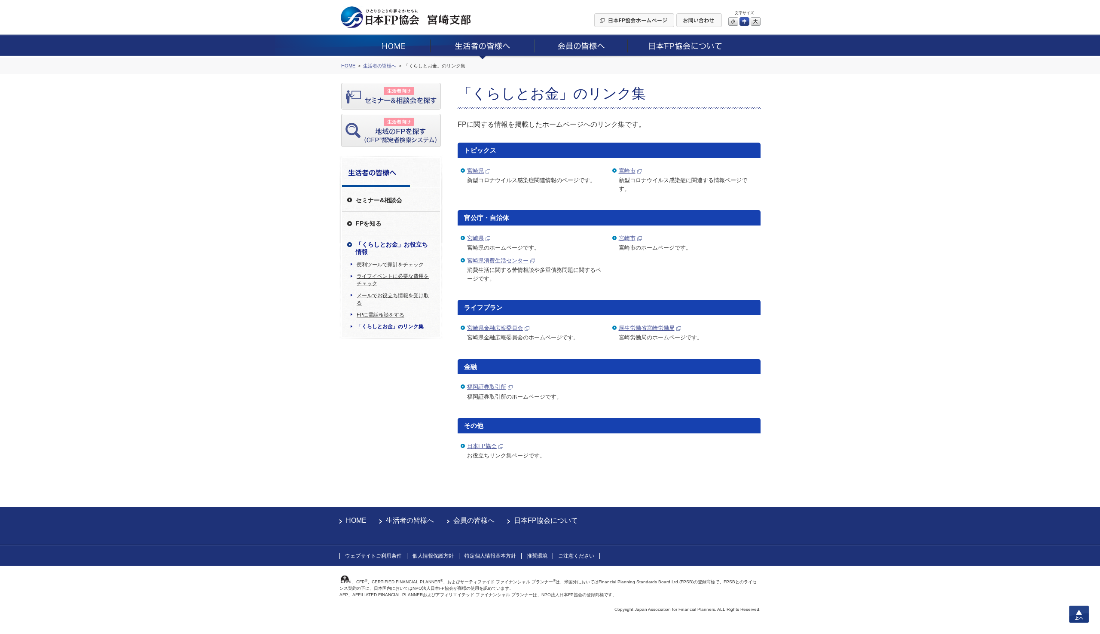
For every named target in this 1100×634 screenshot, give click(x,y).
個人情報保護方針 (433, 556)
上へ (1079, 614)
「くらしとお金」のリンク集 (390, 326)
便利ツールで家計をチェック (390, 265)
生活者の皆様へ (410, 520)
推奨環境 (537, 556)
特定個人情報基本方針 (490, 556)
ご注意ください (576, 556)
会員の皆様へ (474, 520)
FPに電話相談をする (380, 315)
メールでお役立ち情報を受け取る (393, 299)
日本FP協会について (546, 520)
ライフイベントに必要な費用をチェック (393, 280)
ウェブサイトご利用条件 (373, 556)
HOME (356, 520)
